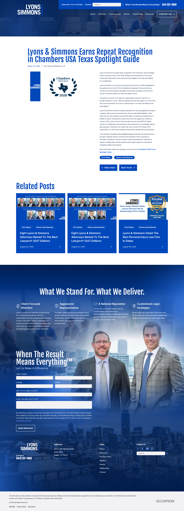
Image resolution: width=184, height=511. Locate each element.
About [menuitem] (92, 14)
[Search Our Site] (123, 4)
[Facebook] (142, 448)
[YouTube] (147, 448)
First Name (21, 374)
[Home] (30, 10)
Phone (19, 382)
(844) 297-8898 (24, 458)
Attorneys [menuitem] (102, 14)
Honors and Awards (124, 157)
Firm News (105, 157)
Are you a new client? (27, 391)
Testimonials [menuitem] (137, 14)
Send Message (25, 428)
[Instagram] (152, 448)
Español (88, 4)
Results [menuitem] (126, 14)
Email (57, 382)
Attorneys (103, 453)
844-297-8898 (169, 4)
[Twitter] (138, 448)
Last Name (60, 374)
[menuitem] (12, 506)
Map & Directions (61, 458)
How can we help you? (27, 399)
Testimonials (104, 468)
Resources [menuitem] (149, 14)
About (101, 449)
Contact (102, 472)
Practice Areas (105, 457)
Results (102, 464)
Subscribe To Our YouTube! (72, 4)
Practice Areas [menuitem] (115, 14)
